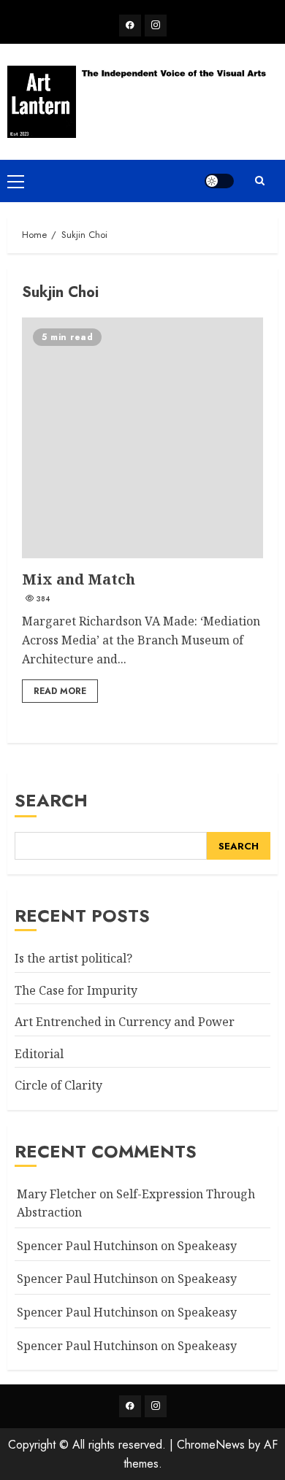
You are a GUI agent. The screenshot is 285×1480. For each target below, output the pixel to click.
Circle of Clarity (58, 1085)
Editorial (39, 1054)
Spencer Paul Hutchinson (87, 1312)
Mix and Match (142, 437)
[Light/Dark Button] (219, 181)
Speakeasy (207, 1246)
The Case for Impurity (76, 990)
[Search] (259, 180)
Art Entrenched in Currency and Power (125, 1022)
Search (51, 800)
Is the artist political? (73, 958)
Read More (60, 691)
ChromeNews (211, 1444)
